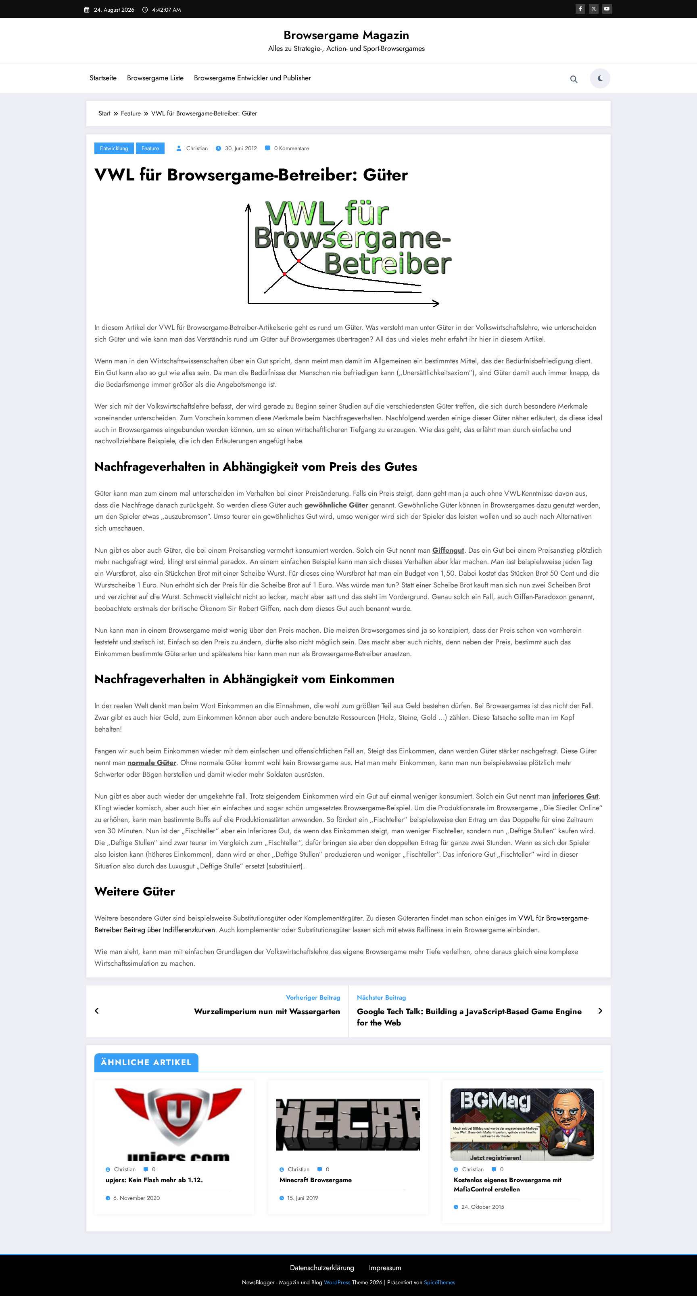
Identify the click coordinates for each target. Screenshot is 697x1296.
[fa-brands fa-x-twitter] (594, 9)
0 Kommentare (291, 148)
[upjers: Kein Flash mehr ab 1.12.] (174, 1123)
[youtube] (607, 9)
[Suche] (574, 79)
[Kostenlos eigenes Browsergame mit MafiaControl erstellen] (522, 1123)
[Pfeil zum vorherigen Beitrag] (97, 1011)
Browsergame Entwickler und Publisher (252, 78)
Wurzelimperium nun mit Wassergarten (267, 1011)
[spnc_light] (600, 78)
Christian (197, 148)
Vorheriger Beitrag (313, 997)
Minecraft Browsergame (316, 1180)
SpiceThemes (439, 1282)
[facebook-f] (580, 9)
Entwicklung (114, 148)
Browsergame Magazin (346, 35)
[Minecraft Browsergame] (348, 1123)
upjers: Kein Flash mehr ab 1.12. (154, 1180)
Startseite (103, 78)
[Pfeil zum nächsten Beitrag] (600, 1011)
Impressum (385, 1267)
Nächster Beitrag (381, 997)
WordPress (337, 1282)
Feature (150, 148)
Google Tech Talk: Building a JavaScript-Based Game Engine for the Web (469, 1017)
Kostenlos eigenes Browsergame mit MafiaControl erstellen (507, 1184)
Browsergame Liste (155, 78)
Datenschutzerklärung (322, 1267)
